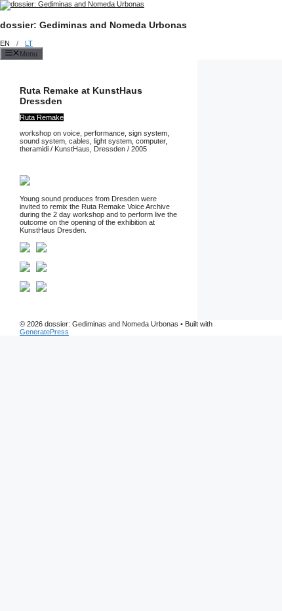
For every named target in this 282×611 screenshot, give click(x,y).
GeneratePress (44, 332)
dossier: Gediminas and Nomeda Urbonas (93, 25)
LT (29, 43)
